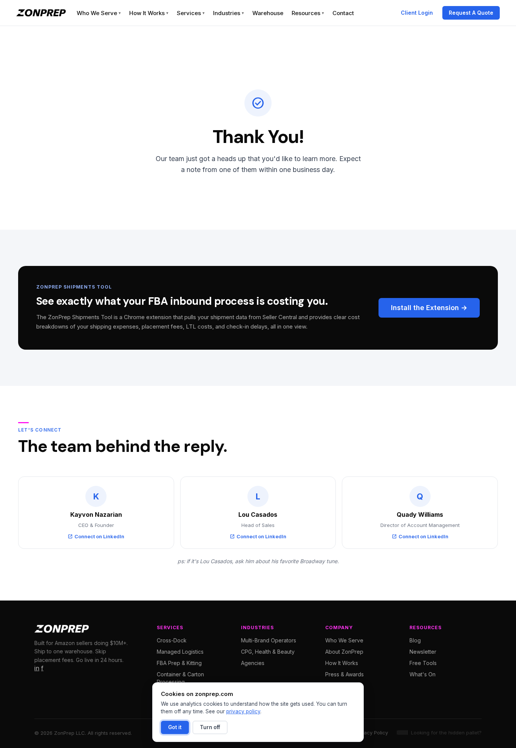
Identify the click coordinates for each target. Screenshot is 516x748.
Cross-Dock (172, 640)
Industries (228, 13)
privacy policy (243, 711)
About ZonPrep (344, 651)
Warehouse (267, 13)
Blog (415, 640)
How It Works (148, 13)
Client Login (417, 12)
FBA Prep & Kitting (179, 663)
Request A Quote (471, 12)
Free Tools (423, 663)
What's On (422, 674)
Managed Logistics (180, 651)
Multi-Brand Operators (268, 640)
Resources (308, 13)
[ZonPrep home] (41, 13)
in (36, 668)
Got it (175, 727)
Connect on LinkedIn (96, 536)
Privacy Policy (371, 733)
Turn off (210, 727)
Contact (343, 13)
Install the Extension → (429, 308)
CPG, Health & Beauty (268, 651)
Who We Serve (99, 13)
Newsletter (422, 651)
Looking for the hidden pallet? (446, 733)
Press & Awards (344, 674)
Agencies (252, 663)
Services (191, 13)
